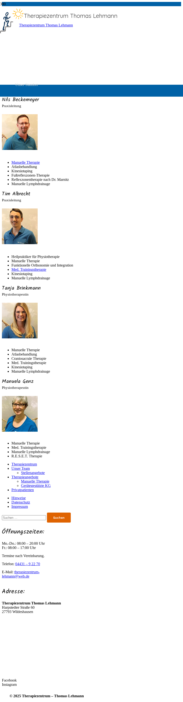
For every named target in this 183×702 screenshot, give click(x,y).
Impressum (19, 506)
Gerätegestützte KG (36, 486)
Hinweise (18, 498)
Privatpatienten (22, 490)
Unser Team (20, 468)
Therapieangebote (24, 477)
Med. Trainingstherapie (28, 269)
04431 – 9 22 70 (27, 564)
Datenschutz (20, 502)
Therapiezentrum (24, 464)
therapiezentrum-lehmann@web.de (21, 574)
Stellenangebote (33, 473)
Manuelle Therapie (25, 162)
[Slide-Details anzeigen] (44, 25)
